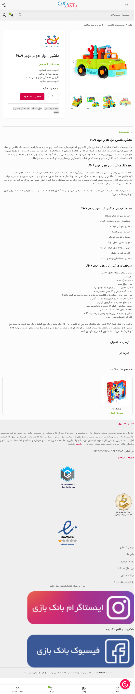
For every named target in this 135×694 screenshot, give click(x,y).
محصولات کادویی (116, 25)
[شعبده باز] (116, 391)
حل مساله (37, 108)
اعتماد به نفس (51, 108)
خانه (130, 25)
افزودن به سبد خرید (32, 96)
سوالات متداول (128, 575)
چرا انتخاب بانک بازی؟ (124, 582)
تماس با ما (130, 554)
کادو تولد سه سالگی (93, 25)
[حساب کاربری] (4, 15)
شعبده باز (116, 409)
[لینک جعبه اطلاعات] (5, 5)
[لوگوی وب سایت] (67, 5)
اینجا (78, 444)
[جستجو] (20, 15)
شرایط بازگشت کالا (126, 568)
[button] (129, 61)
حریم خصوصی (128, 561)
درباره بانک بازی (127, 547)
